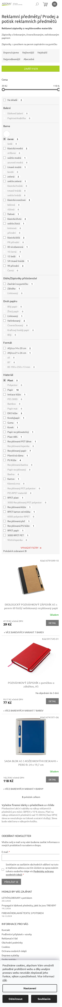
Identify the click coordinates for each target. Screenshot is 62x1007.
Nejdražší (42, 52)
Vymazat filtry (29, 547)
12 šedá (13, 256)
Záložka (13, 288)
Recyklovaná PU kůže (20, 525)
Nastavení (29, 988)
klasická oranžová (18, 199)
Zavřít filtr (31, 68)
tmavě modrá (16, 167)
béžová (13, 204)
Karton (13, 478)
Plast (12, 380)
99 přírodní (15, 265)
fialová (13, 213)
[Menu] (54, 4)
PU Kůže (14, 460)
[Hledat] (37, 4)
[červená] (6, 134)
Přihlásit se (11, 881)
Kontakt (6, 929)
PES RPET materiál (19, 492)
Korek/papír (15, 417)
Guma (12, 422)
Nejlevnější (28, 52)
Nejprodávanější (11, 59)
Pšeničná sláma (17, 455)
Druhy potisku (9, 959)
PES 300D (14, 399)
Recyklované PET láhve (21, 441)
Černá (12, 270)
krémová (14, 228)
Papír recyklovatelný (20, 431)
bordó (12, 171)
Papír (13, 389)
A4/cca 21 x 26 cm (19, 352)
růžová (13, 209)
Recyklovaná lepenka (20, 445)
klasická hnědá (17, 185)
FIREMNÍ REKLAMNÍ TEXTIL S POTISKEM (23, 912)
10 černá (14, 251)
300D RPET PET (17, 535)
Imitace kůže (16, 394)
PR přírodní (15, 242)
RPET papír (15, 530)
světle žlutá (15, 223)
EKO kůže (14, 413)
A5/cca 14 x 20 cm (19, 348)
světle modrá (16, 157)
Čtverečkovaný (17, 325)
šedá (12, 143)
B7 (11, 362)
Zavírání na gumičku (20, 283)
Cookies (6, 946)
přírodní (13, 232)
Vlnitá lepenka (17, 539)
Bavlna (13, 474)
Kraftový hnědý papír (20, 330)
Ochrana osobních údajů (14, 950)
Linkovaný (14, 293)
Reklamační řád (10, 938)
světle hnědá (16, 195)
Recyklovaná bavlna (19, 464)
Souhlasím (44, 999)
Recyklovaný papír (19, 450)
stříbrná (13, 152)
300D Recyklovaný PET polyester (26, 502)
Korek (12, 427)
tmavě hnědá (16, 190)
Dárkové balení (17, 113)
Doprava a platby (10, 955)
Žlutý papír (15, 311)
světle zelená (16, 181)
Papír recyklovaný (18, 469)
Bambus (13, 403)
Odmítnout (15, 999)
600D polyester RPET (20, 516)
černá (12, 138)
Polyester (14, 384)
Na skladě (14, 99)
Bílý (11, 334)
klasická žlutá (16, 218)
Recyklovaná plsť (18, 521)
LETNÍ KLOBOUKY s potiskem (17, 897)
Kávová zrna (15, 483)
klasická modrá (17, 148)
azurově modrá (17, 162)
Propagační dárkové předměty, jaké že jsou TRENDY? (29, 905)
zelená (13, 176)
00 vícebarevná (17, 246)
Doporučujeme (11, 52)
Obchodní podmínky (12, 942)
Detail (52, 622)
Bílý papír (14, 306)
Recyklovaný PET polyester (23, 488)
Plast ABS (14, 436)
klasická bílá (15, 237)
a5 (10, 357)
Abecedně (29, 59)
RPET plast (15, 497)
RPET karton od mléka (21, 511)
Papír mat (14, 408)
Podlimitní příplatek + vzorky (17, 934)
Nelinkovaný (16, 320)
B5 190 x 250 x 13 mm (21, 366)
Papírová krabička (18, 118)
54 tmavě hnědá (18, 260)
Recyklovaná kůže (18, 506)
